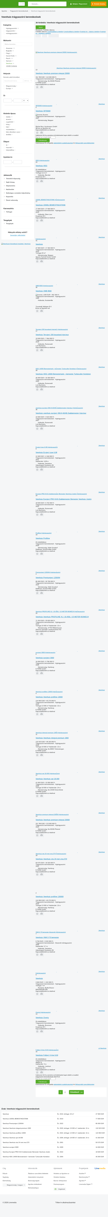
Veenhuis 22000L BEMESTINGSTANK (50, 205)
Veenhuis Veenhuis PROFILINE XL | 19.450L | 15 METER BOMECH (62, 617)
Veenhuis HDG (41, 166)
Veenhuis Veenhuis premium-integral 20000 (53, 73)
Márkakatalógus (33, 1188)
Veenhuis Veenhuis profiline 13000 (49, 697)
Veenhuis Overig (42, 1018)
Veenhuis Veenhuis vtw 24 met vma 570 (51, 859)
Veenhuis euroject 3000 (45, 658)
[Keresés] (30, 4)
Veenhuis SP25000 (43, 111)
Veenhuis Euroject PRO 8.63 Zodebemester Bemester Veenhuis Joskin (63, 499)
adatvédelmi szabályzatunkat (63, 143)
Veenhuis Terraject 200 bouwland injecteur (52, 335)
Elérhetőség (7, 1181)
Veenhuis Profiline (43, 538)
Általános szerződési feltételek (38, 1173)
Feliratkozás (43, 140)
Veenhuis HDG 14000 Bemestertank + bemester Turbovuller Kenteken (63, 374)
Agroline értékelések (35, 1184)
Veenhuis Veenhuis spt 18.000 (47, 779)
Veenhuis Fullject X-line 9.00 (47, 1055)
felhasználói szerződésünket (84, 143)
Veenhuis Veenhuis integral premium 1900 (52, 738)
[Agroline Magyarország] (9, 4)
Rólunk (5, 1173)
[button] (38, 87)
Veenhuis (39, 244)
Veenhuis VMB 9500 (43, 291)
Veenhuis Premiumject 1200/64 (48, 578)
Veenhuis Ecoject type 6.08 (46, 452)
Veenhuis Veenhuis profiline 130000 (49, 897)
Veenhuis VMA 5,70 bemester (47, 937)
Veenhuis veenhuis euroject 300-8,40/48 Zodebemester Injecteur (61, 413)
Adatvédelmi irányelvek (35, 1177)
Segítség (6, 1177)
